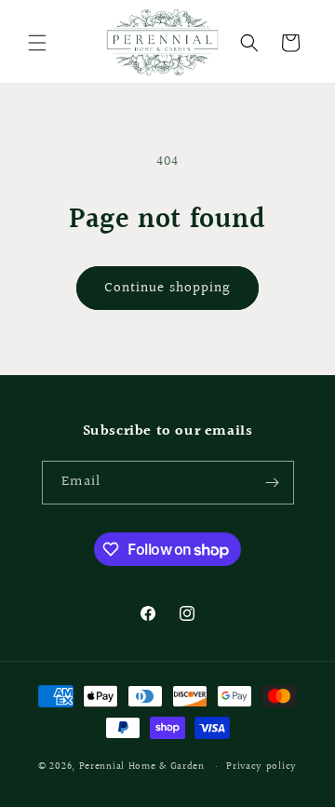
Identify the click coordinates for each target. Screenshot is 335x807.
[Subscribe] (272, 482)
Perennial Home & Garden (142, 766)
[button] (37, 42)
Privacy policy (261, 766)
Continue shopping (167, 288)
